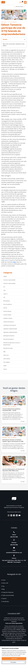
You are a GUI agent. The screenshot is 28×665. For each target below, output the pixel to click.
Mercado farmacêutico (8, 339)
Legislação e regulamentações (10, 328)
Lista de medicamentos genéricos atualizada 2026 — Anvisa (11, 409)
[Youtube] (19, 515)
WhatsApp (14, 542)
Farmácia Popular (7, 311)
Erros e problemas (7, 304)
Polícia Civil (5, 355)
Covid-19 (5, 294)
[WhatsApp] (14, 540)
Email (14, 550)
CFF (4, 287)
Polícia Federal (6, 358)
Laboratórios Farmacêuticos (9, 325)
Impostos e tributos (7, 318)
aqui (6, 260)
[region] (14, 655)
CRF (4, 297)
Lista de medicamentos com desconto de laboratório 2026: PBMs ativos (13, 469)
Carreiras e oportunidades (9, 280)
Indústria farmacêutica (8, 321)
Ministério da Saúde (8, 348)
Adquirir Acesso (19, 6)
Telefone (14, 534)
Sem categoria (6, 362)
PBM (4, 351)
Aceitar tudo (14, 658)
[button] (25, 2)
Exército (5, 307)
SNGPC (5, 365)
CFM (4, 290)
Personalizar (13, 662)
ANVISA (5, 276)
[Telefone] (14, 532)
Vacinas (5, 369)
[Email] (14, 548)
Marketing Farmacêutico (8, 335)
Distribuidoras (6, 300)
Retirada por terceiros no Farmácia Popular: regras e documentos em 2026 (12, 440)
